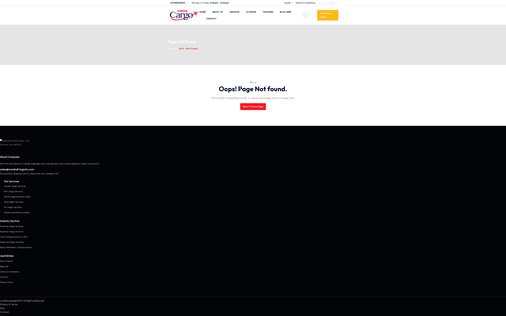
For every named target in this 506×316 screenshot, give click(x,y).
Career (287, 2)
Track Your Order (325, 15)
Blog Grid (285, 12)
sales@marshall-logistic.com (17, 169)
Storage (251, 12)
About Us (217, 12)
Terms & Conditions (305, 2)
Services (234, 12)
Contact (211, 18)
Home (203, 12)
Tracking (268, 12)
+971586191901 (177, 2)
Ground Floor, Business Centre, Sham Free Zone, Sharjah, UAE (29, 173)
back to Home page (253, 106)
